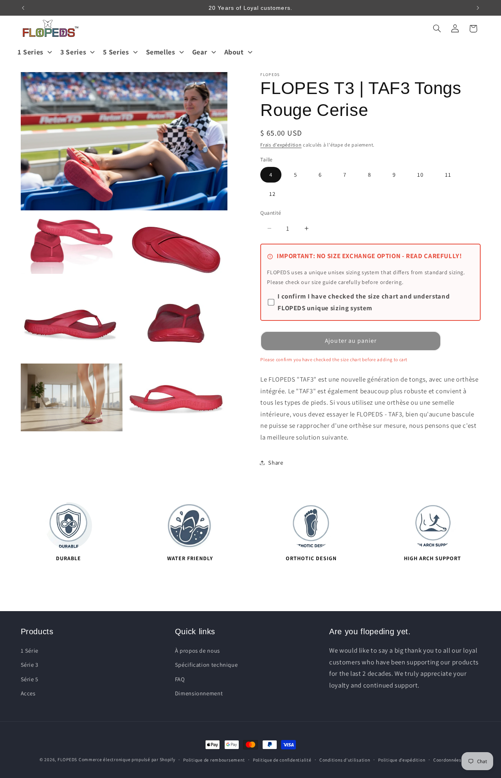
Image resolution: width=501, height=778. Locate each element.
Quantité (270, 212)
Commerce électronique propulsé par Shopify (127, 759)
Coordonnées (447, 760)
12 (272, 193)
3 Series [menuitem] (73, 51)
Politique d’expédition (401, 760)
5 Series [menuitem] (116, 51)
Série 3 (29, 665)
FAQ (180, 679)
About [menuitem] (234, 51)
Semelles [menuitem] (160, 51)
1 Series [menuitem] (30, 51)
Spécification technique (206, 665)
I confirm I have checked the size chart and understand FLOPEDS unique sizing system (364, 302)
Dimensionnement (199, 693)
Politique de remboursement (214, 760)
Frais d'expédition (280, 144)
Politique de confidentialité (282, 760)
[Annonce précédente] (23, 8)
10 (420, 174)
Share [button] (275, 462)
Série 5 (29, 679)
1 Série (29, 650)
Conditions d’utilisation (344, 760)
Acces (28, 693)
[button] (437, 29)
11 (448, 174)
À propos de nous (197, 650)
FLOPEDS (67, 759)
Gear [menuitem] (199, 51)
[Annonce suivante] (478, 8)
